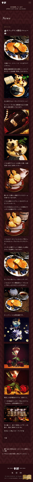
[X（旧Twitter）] (12, 473)
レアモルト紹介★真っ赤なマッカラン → (15, 454)
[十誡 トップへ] (4, 3)
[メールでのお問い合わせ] (21, 473)
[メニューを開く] (29, 2)
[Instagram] (16, 473)
